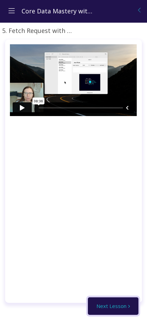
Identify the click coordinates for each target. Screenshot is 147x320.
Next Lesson (111, 305)
